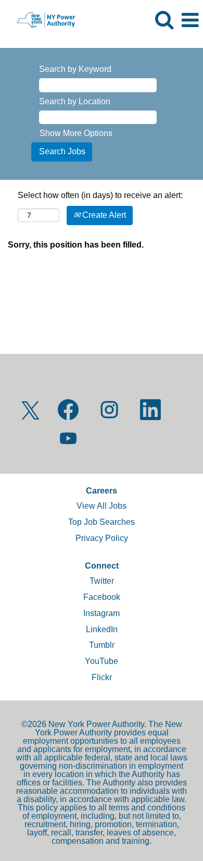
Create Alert (103, 215)
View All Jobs (101, 505)
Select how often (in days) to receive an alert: (100, 195)
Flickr (102, 677)
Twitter (102, 580)
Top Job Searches (101, 522)
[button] (190, 20)
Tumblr (102, 645)
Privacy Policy (101, 538)
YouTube (101, 661)
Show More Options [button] (76, 133)
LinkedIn (102, 629)
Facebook (101, 597)
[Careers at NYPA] (42, 19)
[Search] (164, 19)
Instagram (101, 613)
